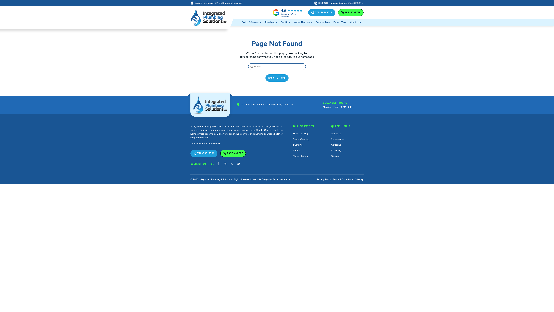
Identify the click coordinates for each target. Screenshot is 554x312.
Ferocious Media (281, 179)
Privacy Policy (324, 179)
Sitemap (359, 179)
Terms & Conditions (343, 179)
